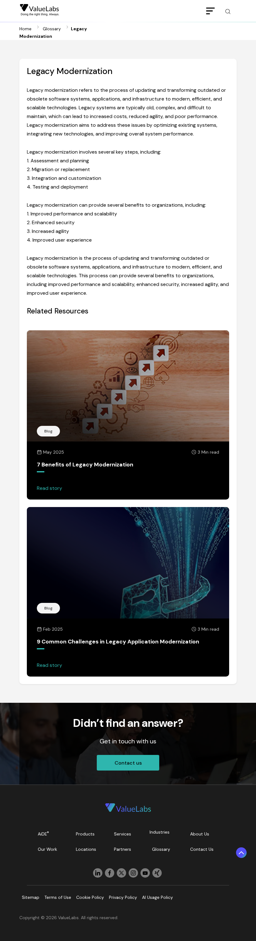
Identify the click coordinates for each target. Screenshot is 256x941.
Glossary (52, 29)
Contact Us (202, 849)
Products (85, 834)
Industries (160, 832)
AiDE (43, 834)
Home (25, 29)
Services (122, 834)
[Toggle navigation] (210, 11)
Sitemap (30, 897)
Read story (49, 488)
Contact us (128, 763)
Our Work (47, 849)
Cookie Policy (90, 897)
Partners (122, 849)
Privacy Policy (123, 897)
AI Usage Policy (157, 897)
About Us (199, 834)
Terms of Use (57, 897)
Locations (86, 849)
